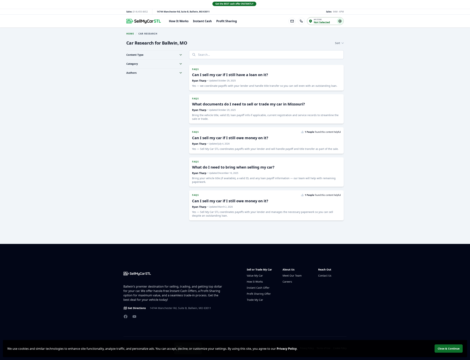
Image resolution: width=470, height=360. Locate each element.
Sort (337, 43)
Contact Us (324, 275)
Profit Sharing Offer (259, 293)
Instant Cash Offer (258, 287)
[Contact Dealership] (292, 21)
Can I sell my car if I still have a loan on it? (230, 74)
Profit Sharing (226, 21)
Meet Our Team (292, 275)
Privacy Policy (287, 349)
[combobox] (266, 54)
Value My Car (255, 275)
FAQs (195, 69)
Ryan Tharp (199, 80)
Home (130, 33)
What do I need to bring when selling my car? (233, 167)
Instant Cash (202, 21)
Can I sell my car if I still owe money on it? (230, 137)
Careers (287, 281)
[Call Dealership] (301, 21)
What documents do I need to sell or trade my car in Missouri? (248, 104)
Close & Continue (449, 348)
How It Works (179, 21)
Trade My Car (255, 299)
